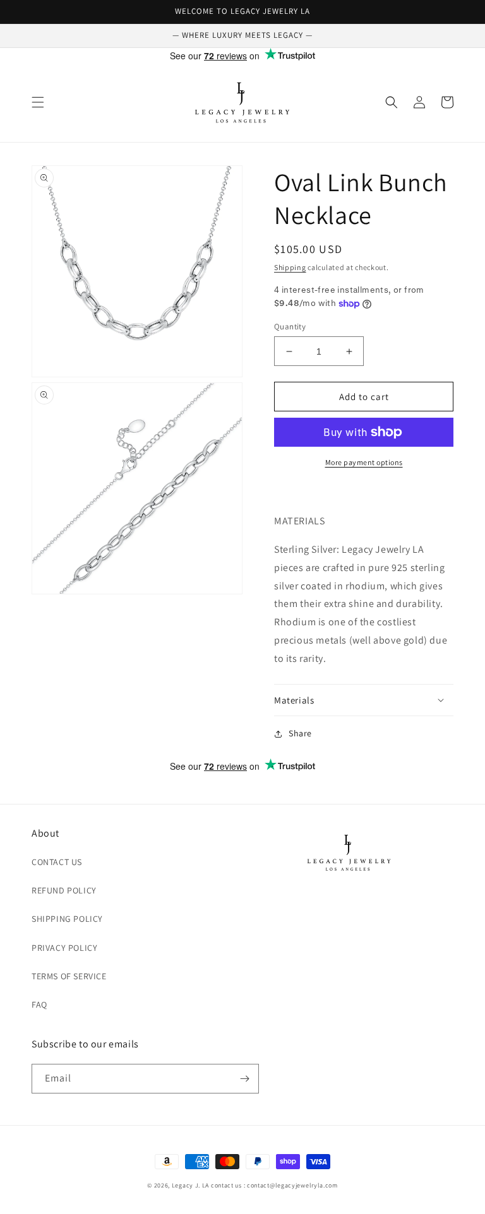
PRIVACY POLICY (64, 947)
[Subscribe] (244, 1078)
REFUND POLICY (64, 890)
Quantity (290, 326)
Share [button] (300, 733)
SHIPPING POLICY (67, 918)
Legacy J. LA (190, 1185)
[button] (38, 102)
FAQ (39, 1004)
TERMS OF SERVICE (69, 976)
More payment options (364, 462)
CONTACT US (57, 862)
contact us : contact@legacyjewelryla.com (274, 1185)
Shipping (290, 267)
